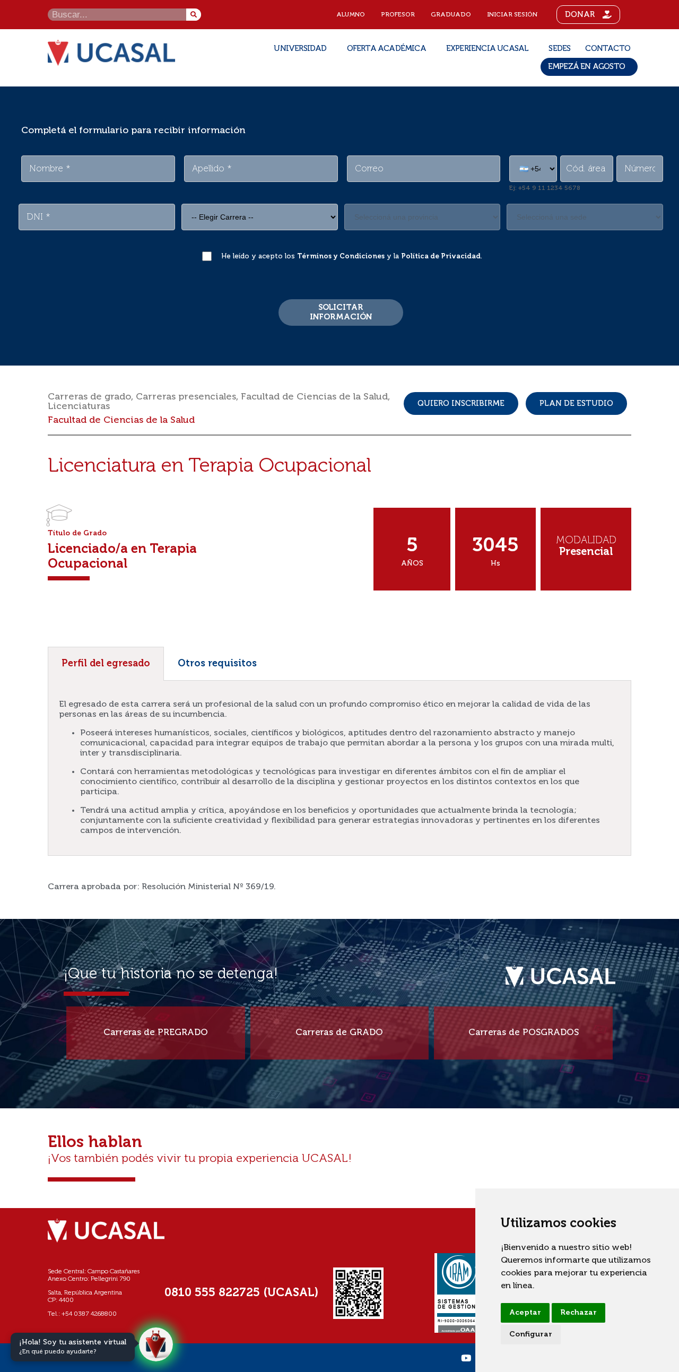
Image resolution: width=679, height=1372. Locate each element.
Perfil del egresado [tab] (106, 663)
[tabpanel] (339, 768)
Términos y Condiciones (341, 256)
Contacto (607, 49)
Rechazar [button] (578, 1312)
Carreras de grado (89, 397)
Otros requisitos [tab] (217, 663)
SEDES (559, 49)
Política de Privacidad (441, 256)
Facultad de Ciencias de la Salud (314, 397)
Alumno (350, 15)
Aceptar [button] (525, 1312)
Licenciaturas (79, 406)
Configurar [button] (530, 1334)
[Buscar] (193, 14)
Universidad (300, 49)
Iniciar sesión (512, 15)
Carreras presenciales (186, 397)
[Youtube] (466, 1358)
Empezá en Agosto (586, 67)
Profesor (398, 15)
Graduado (451, 15)
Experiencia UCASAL (487, 49)
